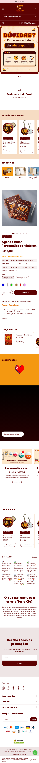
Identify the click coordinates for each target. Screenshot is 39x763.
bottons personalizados (12, 434)
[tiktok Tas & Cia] (18, 688)
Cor (3, 282)
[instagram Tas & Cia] (3, 688)
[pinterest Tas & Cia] (23, 688)
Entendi (33, 759)
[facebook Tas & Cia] (8, 688)
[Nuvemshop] (19, 754)
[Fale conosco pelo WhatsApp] (35, 752)
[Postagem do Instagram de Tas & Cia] (7, 566)
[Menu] (3, 9)
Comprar (9, 151)
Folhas (3, 274)
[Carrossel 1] (19, 50)
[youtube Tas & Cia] (13, 688)
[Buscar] (35, 16)
